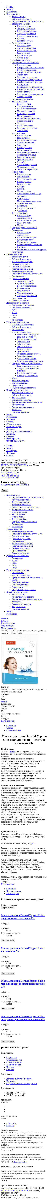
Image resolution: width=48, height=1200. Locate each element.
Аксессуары (17, 230)
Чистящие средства (20, 412)
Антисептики (18, 329)
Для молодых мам (20, 383)
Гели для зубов (24, 349)
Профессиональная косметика (25, 62)
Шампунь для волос (26, 113)
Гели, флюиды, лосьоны (28, 152)
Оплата (9, 422)
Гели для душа (23, 184)
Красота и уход (13, 14)
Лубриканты (23, 58)
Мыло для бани (24, 223)
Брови (14, 312)
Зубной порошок (24, 356)
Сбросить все (7, 908)
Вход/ (3, 485)
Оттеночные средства (27, 77)
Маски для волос (24, 92)
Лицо (14, 315)
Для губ (20, 162)
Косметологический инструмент (32, 249)
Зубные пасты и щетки (22, 261)
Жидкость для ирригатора (29, 354)
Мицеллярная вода (25, 167)
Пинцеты (21, 247)
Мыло (14, 378)
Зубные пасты (23, 342)
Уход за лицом (18, 133)
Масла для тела (24, 191)
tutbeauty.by (11, 1123)
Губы (14, 310)
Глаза (14, 317)
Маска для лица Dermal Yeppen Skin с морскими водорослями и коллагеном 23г (23, 983)
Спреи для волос (24, 96)
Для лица (21, 38)
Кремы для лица (24, 147)
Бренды (9, 7)
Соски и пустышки (20, 300)
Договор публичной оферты (19, 431)
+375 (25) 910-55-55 (10, 477)
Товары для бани (19, 213)
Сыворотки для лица (26, 155)
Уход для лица (23, 53)
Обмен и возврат (14, 424)
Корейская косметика (21, 60)
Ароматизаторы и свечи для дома (27, 402)
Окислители (22, 75)
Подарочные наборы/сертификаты (27, 21)
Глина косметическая (26, 157)
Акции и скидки (13, 426)
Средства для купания (27, 295)
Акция (9, 414)
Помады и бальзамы (21, 264)
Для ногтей (22, 210)
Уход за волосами (19, 101)
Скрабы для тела (24, 203)
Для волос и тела (24, 41)
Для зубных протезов (26, 358)
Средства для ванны (26, 208)
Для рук (20, 186)
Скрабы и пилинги (25, 143)
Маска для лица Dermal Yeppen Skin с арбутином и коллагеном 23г (23, 917)
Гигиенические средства (17, 322)
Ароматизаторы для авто (23, 407)
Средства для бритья (26, 33)
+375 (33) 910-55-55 (10, 475)
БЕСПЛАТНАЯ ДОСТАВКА (14, 465)
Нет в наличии (8, 721)
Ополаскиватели (24, 346)
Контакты (10, 434)
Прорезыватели (19, 298)
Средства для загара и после (24, 227)
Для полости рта (24, 55)
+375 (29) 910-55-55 (10, 472)
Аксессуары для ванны (22, 271)
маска (12, 751)
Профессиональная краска (29, 72)
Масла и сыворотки (26, 111)
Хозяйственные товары (17, 390)
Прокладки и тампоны (27, 375)
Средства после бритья (27, 36)
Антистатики (18, 405)
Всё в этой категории (21, 19)
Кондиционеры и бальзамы (29, 87)
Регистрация (12, 485)
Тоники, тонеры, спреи (27, 169)
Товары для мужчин (21, 24)
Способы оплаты (14, 1060)
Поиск (4, 490)
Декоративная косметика (17, 303)
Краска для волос (25, 126)
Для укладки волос (25, 240)
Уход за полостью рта (21, 332)
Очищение (22, 145)
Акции (9, 9)
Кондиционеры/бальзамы (28, 118)
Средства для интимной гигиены (27, 363)
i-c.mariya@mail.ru (20, 1162)
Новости (10, 429)
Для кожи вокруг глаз (27, 164)
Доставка (10, 419)
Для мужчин (22, 84)
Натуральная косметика (22, 99)
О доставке (11, 1057)
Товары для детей (14, 254)
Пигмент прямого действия (29, 79)
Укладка (21, 123)
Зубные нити (23, 351)
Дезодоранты (23, 198)
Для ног (20, 189)
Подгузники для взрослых (24, 388)
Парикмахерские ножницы (29, 244)
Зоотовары (16, 409)
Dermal (4, 701)
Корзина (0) (23, 485)
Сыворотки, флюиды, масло (30, 94)
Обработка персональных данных (21, 1083)
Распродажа (11, 12)
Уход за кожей (23, 291)
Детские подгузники (21, 266)
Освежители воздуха (21, 400)
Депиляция (22, 206)
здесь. (32, 843)
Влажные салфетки (20, 380)
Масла (20, 225)
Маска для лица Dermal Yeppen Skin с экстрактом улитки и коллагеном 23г (23, 1018)
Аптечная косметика (21, 43)
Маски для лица (24, 150)
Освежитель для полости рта (30, 361)
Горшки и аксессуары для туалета (27, 274)
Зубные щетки (23, 344)
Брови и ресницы (25, 160)
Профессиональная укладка (29, 82)
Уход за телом (18, 172)
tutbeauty (10, 1126)
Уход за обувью (18, 397)
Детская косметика (20, 278)
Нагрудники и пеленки (22, 269)
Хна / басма (22, 130)
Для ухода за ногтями (27, 242)
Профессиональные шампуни (30, 89)
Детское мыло (23, 288)
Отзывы (10, 436)
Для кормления (18, 276)
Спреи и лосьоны (25, 121)
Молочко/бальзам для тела (29, 201)
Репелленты (17, 252)
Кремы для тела (24, 181)
